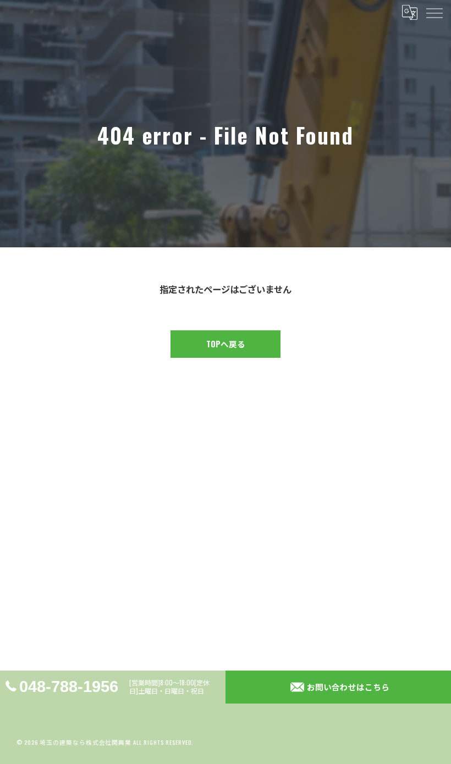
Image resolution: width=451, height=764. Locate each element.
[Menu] (434, 12)
